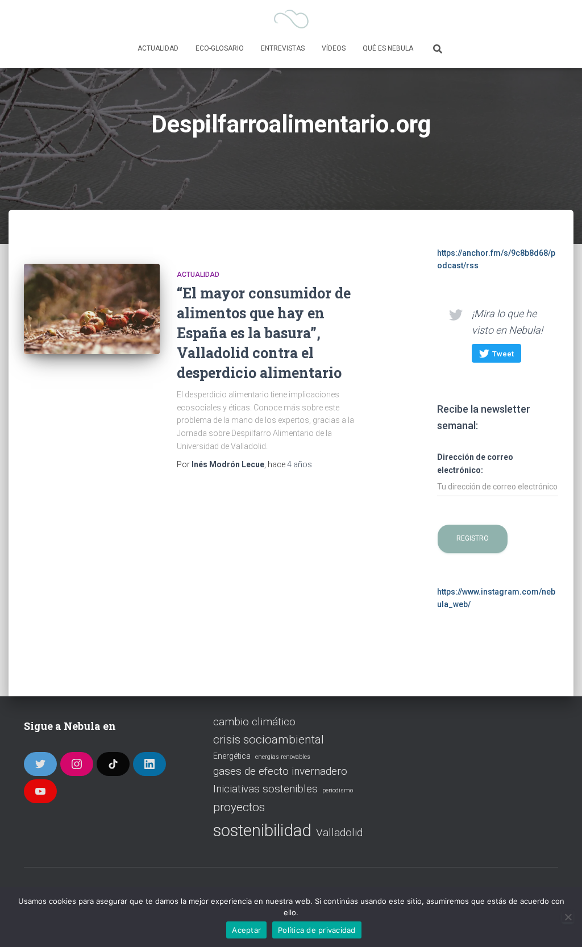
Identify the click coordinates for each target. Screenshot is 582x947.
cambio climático (254, 721)
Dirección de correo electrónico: (475, 463)
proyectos (239, 807)
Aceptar (246, 929)
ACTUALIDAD (158, 48)
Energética (232, 756)
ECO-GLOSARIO (220, 48)
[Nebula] (291, 20)
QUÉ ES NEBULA (388, 48)
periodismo (337, 790)
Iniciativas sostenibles (265, 788)
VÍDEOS (334, 48)
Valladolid (339, 832)
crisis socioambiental (268, 739)
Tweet (503, 354)
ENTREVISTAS (283, 48)
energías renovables (282, 757)
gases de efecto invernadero (280, 771)
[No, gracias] (567, 917)
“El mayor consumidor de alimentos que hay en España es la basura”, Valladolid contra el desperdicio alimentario (264, 333)
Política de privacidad (317, 929)
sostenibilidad (262, 830)
